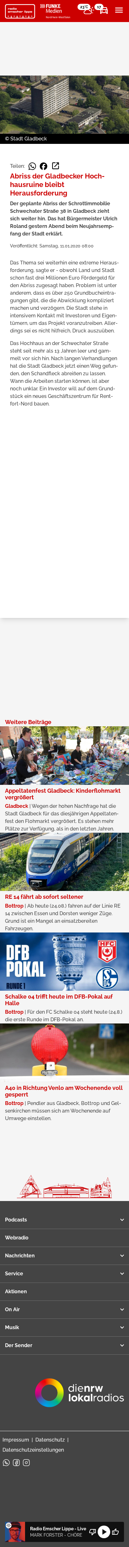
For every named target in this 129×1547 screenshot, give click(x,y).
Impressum (16, 1440)
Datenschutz (50, 1440)
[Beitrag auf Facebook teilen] (43, 166)
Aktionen (16, 1292)
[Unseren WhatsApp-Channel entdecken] (6, 1462)
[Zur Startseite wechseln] (20, 11)
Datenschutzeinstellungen (33, 1450)
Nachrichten (20, 1256)
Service (14, 1274)
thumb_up (115, 1532)
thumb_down (92, 1532)
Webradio (16, 1238)
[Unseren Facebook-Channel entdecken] (16, 1462)
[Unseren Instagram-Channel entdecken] (26, 1462)
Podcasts (16, 1220)
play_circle (103, 1531)
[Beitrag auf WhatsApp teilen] (32, 166)
